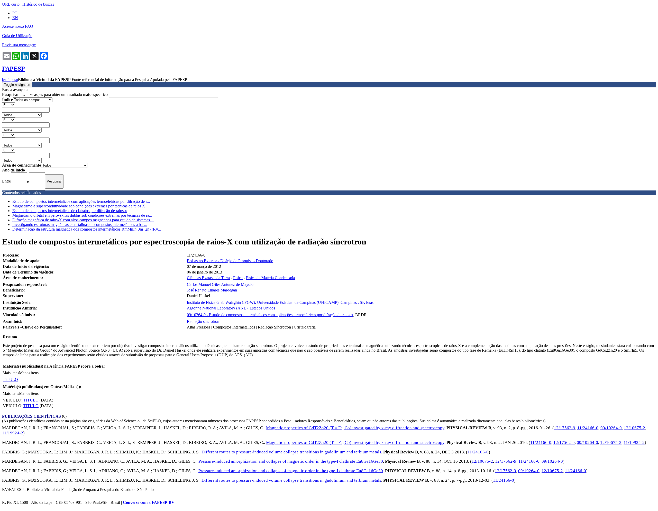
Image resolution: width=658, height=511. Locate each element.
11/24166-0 (587, 427)
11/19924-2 (12, 433)
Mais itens (11, 373)
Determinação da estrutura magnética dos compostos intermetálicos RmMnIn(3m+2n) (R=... (86, 229)
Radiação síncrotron (203, 321)
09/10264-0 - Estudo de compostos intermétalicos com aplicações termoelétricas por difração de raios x (270, 315)
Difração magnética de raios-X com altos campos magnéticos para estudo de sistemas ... (83, 220)
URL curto (11, 4)
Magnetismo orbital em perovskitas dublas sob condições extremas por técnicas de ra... (82, 215)
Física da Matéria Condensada (270, 278)
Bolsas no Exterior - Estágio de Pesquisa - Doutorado (230, 261)
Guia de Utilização (17, 35)
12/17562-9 (564, 427)
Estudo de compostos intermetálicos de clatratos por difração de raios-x (69, 210)
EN (15, 17)
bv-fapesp (10, 79)
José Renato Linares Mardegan (212, 290)
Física (238, 278)
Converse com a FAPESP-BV (149, 502)
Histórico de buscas (38, 4)
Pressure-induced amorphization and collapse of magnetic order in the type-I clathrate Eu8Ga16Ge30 (290, 461)
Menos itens (29, 373)
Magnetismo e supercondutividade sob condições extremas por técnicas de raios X (78, 206)
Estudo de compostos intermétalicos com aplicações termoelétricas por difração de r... (81, 201)
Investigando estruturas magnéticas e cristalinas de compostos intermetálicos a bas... (79, 224)
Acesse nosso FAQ (17, 26)
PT (14, 13)
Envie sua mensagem (19, 45)
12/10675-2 (634, 427)
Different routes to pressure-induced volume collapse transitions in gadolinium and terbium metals (291, 452)
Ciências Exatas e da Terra (208, 278)
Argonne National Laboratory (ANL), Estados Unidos (231, 308)
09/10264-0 (611, 427)
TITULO (10, 379)
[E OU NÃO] (8, 104)
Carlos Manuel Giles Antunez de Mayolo (220, 284)
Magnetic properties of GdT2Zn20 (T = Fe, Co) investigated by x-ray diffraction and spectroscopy (355, 427)
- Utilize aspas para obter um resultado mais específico (55, 94)
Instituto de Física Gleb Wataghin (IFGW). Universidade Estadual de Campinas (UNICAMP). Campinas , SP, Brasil (281, 302)
